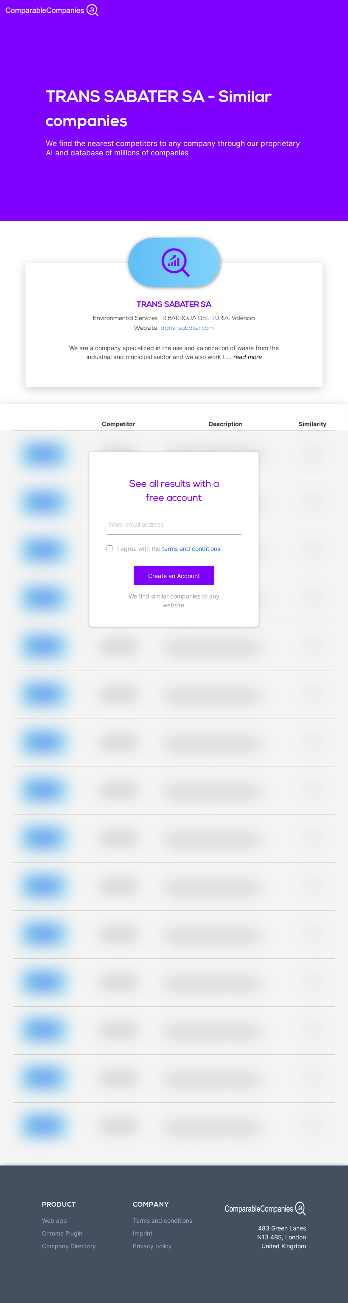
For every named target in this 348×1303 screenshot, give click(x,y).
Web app (54, 1220)
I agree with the (167, 548)
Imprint (142, 1233)
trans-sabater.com (187, 328)
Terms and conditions (162, 1220)
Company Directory (69, 1246)
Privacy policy (152, 1246)
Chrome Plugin (62, 1233)
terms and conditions (191, 548)
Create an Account (174, 575)
